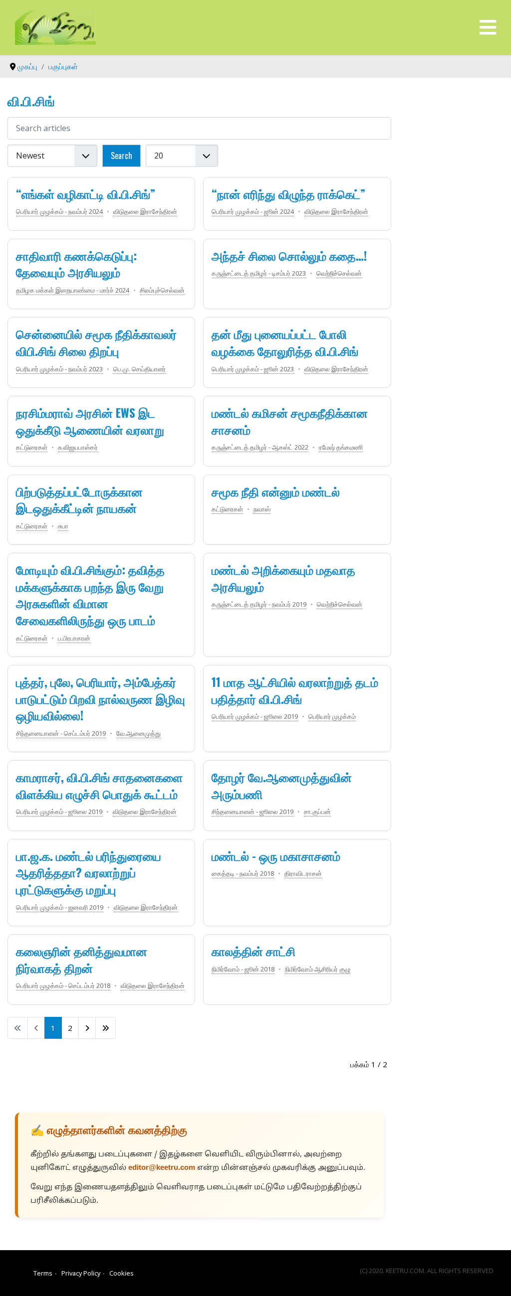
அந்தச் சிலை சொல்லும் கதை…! (289, 255)
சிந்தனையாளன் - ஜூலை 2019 (252, 811)
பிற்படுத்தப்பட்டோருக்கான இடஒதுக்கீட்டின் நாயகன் (79, 499)
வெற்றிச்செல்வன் (339, 273)
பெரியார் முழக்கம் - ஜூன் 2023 (253, 368)
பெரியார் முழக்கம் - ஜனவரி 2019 (59, 907)
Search (121, 156)
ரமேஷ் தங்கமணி (341, 447)
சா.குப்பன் (317, 811)
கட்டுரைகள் (31, 447)
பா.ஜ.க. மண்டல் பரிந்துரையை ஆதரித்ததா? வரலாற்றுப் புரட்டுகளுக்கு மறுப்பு (88, 872)
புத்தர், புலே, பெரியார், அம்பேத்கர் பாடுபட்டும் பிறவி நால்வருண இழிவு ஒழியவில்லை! (100, 698)
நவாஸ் (262, 508)
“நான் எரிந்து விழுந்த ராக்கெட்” (288, 193)
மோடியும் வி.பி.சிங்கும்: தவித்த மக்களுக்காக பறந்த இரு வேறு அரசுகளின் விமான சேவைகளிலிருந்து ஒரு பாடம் (90, 594)
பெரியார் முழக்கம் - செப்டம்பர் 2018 (63, 985)
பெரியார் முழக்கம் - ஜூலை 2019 (255, 716)
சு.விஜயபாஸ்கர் (78, 447)
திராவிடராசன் (303, 873)
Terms (42, 1273)
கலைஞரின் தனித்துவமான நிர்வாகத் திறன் (81, 959)
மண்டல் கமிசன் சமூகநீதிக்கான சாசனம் (290, 420)
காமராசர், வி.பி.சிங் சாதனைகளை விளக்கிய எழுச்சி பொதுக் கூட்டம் (99, 785)
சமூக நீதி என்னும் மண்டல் (276, 491)
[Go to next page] (87, 1028)
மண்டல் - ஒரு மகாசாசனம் (276, 855)
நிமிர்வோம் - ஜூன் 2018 (243, 969)
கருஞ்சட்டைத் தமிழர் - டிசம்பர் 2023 (259, 273)
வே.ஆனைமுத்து (138, 733)
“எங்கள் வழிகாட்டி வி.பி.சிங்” (85, 193)
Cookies (121, 1273)
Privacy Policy (80, 1273)
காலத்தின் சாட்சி (253, 951)
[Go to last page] (105, 1028)
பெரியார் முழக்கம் (332, 716)
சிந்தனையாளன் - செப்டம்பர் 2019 (61, 733)
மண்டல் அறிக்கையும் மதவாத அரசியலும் (283, 577)
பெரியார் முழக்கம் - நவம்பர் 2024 (59, 211)
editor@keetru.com (161, 1168)
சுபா (63, 525)
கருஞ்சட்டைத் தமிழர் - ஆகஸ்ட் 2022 (260, 447)
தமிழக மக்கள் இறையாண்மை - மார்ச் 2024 (72, 290)
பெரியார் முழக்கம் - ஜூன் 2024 (253, 211)
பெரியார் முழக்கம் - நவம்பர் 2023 (59, 368)
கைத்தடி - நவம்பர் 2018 (243, 873)
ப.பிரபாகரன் (74, 638)
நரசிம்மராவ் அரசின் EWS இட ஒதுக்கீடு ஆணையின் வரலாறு (90, 420)
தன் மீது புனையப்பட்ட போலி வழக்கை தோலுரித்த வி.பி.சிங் (285, 341)
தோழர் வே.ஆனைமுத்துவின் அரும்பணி (282, 785)
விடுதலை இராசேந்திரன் (145, 211)
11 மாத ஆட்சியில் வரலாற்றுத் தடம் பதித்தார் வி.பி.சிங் (295, 689)
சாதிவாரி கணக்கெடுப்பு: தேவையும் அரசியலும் (76, 263)
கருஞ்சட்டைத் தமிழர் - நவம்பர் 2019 (259, 604)
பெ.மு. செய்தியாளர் (139, 368)
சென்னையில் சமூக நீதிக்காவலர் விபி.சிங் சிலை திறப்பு (96, 341)
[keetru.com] (55, 26)
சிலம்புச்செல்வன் (162, 290)
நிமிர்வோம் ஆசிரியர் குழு (317, 969)
